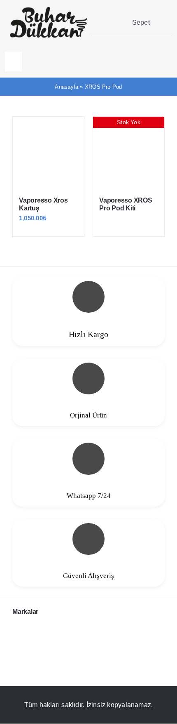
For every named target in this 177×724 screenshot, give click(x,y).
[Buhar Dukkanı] (48, 9)
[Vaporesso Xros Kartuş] (48, 152)
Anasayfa (66, 87)
